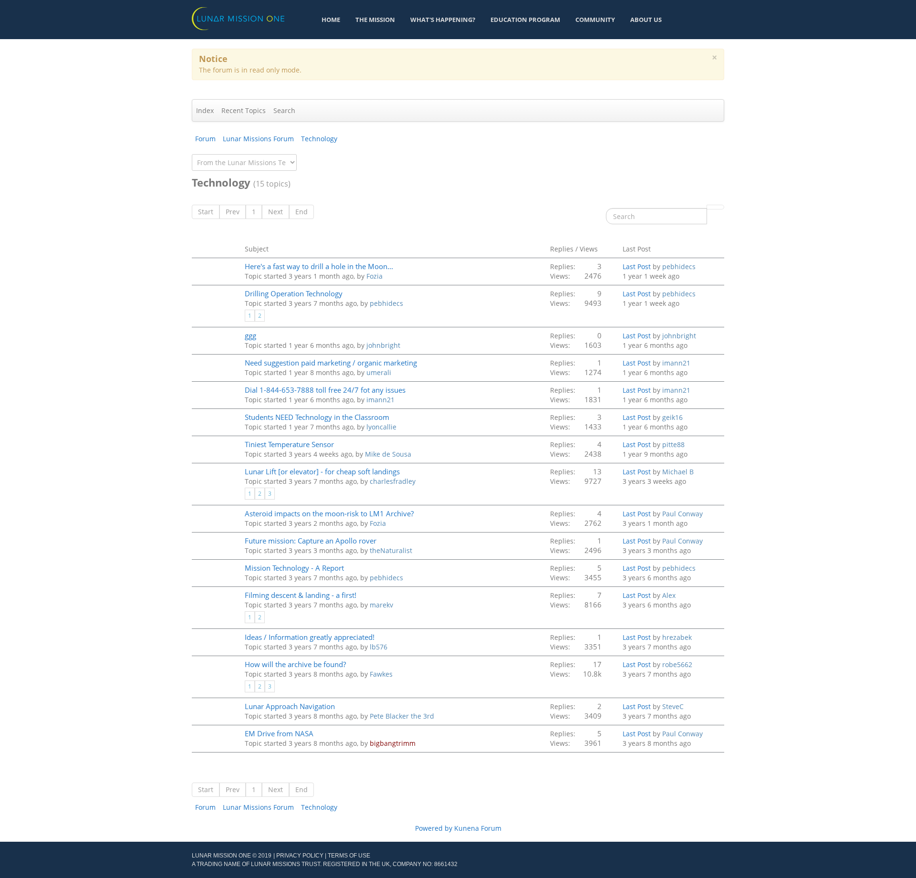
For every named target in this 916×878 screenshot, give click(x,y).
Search (284, 110)
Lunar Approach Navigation (290, 706)
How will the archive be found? (295, 664)
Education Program (525, 19)
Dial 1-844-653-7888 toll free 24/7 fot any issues (325, 390)
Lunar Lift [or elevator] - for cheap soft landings (322, 472)
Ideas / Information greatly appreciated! (310, 637)
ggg (250, 336)
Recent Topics (243, 110)
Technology (319, 138)
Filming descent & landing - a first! (300, 595)
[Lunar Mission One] (238, 17)
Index (205, 110)
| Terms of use (347, 855)
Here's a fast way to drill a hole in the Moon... (319, 266)
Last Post (637, 266)
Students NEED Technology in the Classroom (317, 417)
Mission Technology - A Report (294, 568)
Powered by (433, 828)
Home (331, 19)
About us (646, 19)
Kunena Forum (477, 828)
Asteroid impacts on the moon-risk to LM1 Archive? (329, 514)
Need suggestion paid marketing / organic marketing (331, 363)
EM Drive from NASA (279, 734)
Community (595, 19)
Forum (205, 138)
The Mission (375, 19)
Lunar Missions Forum (258, 138)
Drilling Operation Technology (294, 294)
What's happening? (442, 19)
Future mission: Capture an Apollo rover (310, 541)
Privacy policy (299, 855)
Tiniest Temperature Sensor (289, 444)
